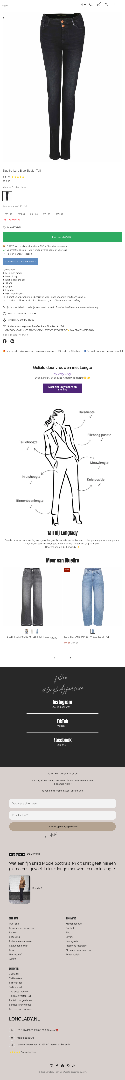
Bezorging (14, 936)
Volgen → (62, 725)
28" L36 (21, 214)
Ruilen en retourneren (20, 941)
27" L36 (8, 214)
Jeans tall (14, 973)
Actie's (12, 958)
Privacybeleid (73, 954)
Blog (11, 950)
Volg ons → (62, 744)
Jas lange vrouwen (19, 991)
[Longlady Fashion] (5, 4)
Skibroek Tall (15, 982)
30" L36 (34, 214)
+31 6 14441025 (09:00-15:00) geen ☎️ (37, 1030)
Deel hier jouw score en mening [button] (62, 388)
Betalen (13, 932)
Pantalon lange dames (20, 1000)
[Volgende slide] (67, 657)
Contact (70, 928)
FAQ (68, 932)
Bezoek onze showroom (21, 928)
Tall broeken (15, 978)
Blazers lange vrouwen (21, 1009)
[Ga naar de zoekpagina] (91, 4)
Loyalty (69, 936)
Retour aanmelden (18, 945)
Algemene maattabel (76, 945)
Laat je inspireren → (62, 706)
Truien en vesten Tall (20, 995)
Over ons (14, 923)
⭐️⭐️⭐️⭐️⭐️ (17, 177)
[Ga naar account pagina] (106, 4)
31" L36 (46, 214)
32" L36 (59, 214)
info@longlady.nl (25, 1037)
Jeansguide (72, 941)
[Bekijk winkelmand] (113, 4)
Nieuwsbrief (15, 954)
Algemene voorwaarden (78, 950)
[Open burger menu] (121, 4)
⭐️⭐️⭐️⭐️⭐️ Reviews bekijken (22, 1052)
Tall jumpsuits (16, 987)
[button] (91, 4)
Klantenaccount (74, 923)
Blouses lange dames (20, 1004)
